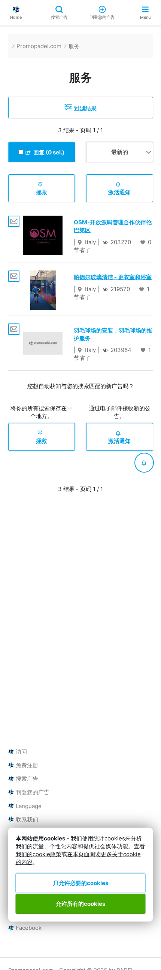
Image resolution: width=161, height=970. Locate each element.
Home (16, 17)
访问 (21, 751)
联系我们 (27, 819)
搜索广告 (59, 17)
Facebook (29, 927)
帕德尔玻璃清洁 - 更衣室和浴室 (113, 277)
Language (29, 806)
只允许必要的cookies (80, 883)
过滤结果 (84, 108)
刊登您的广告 (102, 17)
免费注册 (27, 765)
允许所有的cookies (80, 903)
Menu (145, 17)
